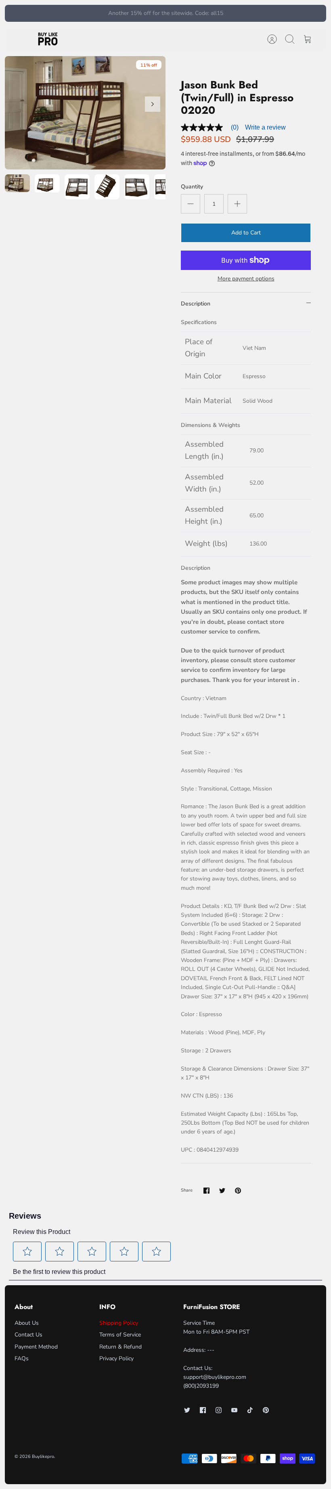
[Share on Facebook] (206, 1191)
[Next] (235, 13)
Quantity (192, 186)
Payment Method (36, 1347)
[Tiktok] (250, 1410)
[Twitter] (187, 1410)
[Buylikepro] (48, 39)
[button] (27, 1251)
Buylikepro (43, 1456)
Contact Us (28, 1334)
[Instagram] (218, 1410)
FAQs (22, 1358)
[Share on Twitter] (222, 1191)
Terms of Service (120, 1334)
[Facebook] (203, 1410)
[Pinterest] (266, 1410)
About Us (27, 1323)
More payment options (246, 279)
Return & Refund (120, 1347)
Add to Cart (246, 232)
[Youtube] (234, 1410)
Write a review (265, 127)
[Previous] (96, 13)
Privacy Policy (116, 1358)
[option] (85, 112)
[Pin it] (238, 1191)
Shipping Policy (118, 1323)
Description (195, 303)
